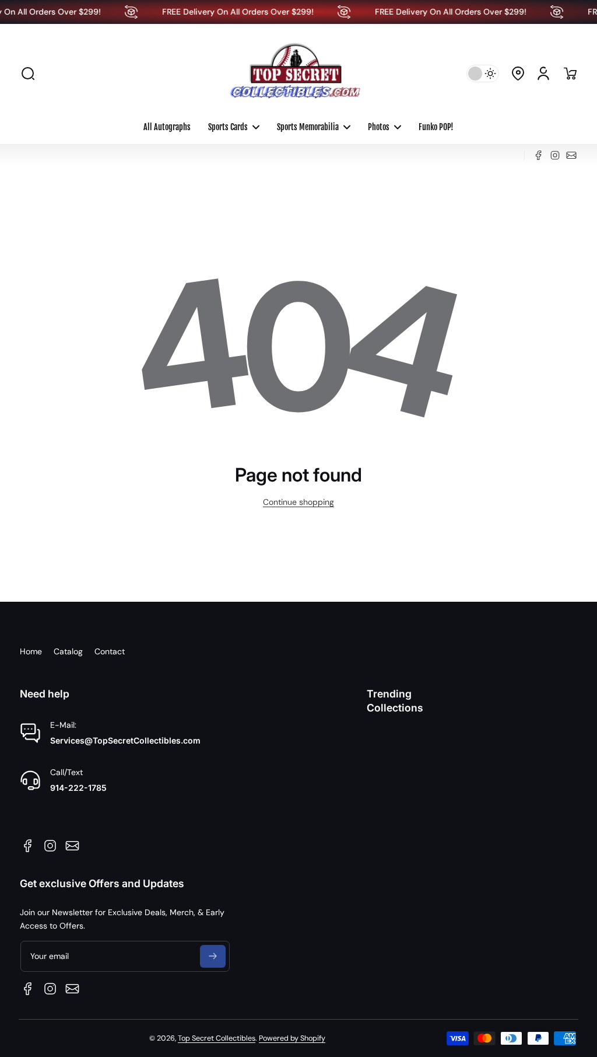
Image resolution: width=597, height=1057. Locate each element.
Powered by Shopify (292, 1038)
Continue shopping (298, 502)
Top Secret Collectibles (216, 1038)
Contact (109, 651)
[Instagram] (555, 155)
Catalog (68, 651)
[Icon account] (543, 74)
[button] (28, 73)
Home (31, 651)
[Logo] (298, 73)
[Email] (571, 155)
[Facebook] (539, 155)
